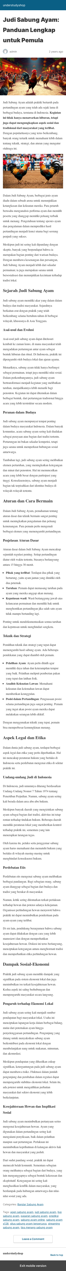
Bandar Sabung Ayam (30, 1204)
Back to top (56, 1255)
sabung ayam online (33, 1219)
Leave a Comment (33, 1238)
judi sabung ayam (45, 1212)
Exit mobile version (33, 1266)
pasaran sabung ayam (34, 1215)
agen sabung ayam (21, 1212)
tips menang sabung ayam (37, 1227)
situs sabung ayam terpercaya (28, 1223)
